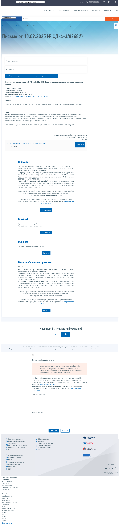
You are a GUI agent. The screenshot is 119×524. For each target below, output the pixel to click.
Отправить (54, 431)
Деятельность (64, 10)
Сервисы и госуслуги (80, 10)
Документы (96, 10)
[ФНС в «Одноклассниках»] (112, 2)
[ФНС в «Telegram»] (115, 2)
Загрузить (80, 144)
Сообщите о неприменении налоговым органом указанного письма (31, 76)
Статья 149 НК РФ (15, 97)
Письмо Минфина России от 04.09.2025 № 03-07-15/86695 (27, 143)
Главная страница (8, 26)
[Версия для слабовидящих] (82, 2)
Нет (55, 334)
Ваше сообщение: (38, 395)
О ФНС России (49, 10)
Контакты (107, 10)
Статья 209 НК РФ (28, 97)
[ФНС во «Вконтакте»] (108, 2)
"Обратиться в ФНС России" (49, 384)
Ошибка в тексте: (38, 412)
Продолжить (46, 210)
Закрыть (46, 253)
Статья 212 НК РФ (42, 97)
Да (66, 334)
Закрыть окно (7, 523)
